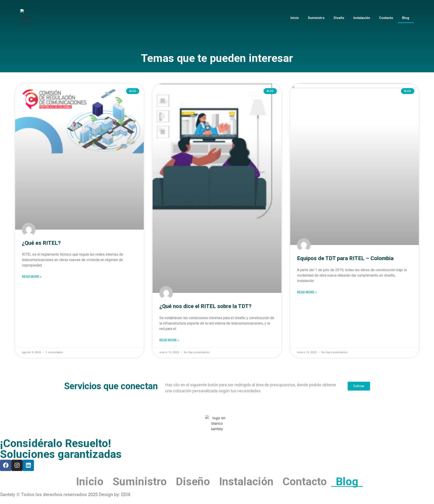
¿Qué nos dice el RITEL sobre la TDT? (205, 306)
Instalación (361, 18)
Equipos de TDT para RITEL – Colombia (345, 258)
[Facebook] (5, 465)
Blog (405, 18)
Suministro (316, 18)
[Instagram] (17, 465)
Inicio (294, 18)
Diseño (339, 18)
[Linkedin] (28, 465)
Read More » (32, 276)
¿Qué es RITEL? (41, 243)
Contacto (386, 18)
